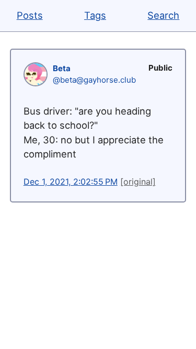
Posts (30, 15)
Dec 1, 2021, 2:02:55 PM (71, 181)
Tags (95, 15)
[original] (138, 181)
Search (163, 15)
